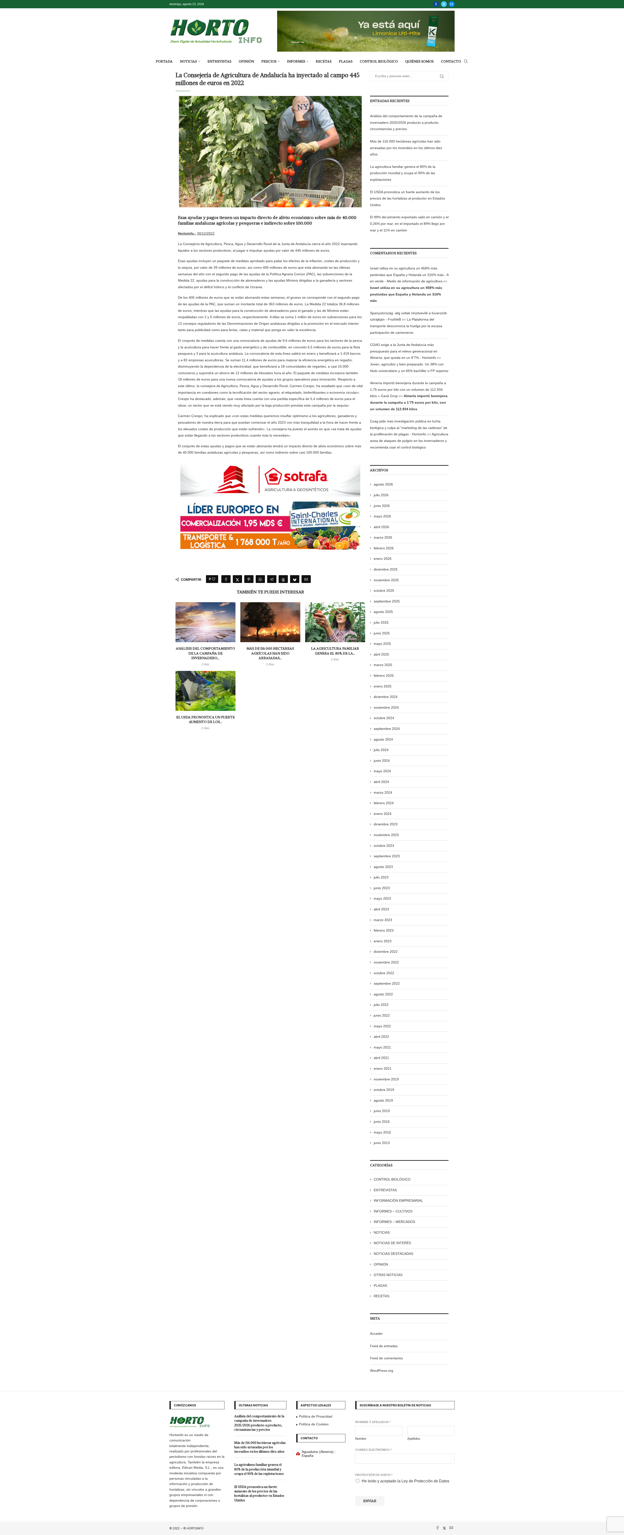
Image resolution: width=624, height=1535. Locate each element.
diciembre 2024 (386, 697)
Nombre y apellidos (372, 1422)
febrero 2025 (384, 675)
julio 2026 (381, 495)
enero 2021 (382, 1068)
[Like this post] (213, 579)
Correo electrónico (373, 1449)
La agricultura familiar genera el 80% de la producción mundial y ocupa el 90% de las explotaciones (402, 173)
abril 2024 (381, 782)
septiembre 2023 (387, 856)
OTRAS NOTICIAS (388, 1275)
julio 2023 (381, 877)
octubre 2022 (384, 973)
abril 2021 (381, 1058)
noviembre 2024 (386, 707)
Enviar (369, 1501)
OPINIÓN (246, 61)
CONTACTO (451, 61)
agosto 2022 (383, 994)
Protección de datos (373, 1475)
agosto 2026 (383, 484)
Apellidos (413, 1438)
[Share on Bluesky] (294, 579)
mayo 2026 (382, 516)
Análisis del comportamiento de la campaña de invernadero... (205, 653)
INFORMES (296, 61)
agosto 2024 (383, 739)
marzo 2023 (383, 920)
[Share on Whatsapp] (260, 579)
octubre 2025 (384, 590)
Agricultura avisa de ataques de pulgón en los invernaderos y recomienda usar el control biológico (409, 440)
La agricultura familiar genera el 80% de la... (335, 651)
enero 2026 (382, 559)
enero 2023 (382, 941)
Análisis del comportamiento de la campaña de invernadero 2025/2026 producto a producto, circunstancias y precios (406, 122)
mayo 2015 (382, 1132)
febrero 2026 (384, 548)
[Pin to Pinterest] (249, 579)
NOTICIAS (188, 61)
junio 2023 (382, 888)
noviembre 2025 (386, 580)
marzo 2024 (383, 792)
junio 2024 (382, 761)
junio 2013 (382, 1143)
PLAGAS (345, 61)
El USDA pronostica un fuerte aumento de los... (205, 719)
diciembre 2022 (386, 951)
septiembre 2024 (387, 729)
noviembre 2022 (386, 962)
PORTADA (164, 61)
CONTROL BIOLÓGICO (379, 61)
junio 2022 (382, 1015)
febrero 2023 (384, 930)
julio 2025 (381, 622)
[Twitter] (444, 4)
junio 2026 (382, 506)
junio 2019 (382, 1111)
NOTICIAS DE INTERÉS (392, 1243)
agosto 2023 (383, 867)
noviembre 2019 (386, 1079)
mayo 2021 (382, 1047)
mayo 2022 (382, 1026)
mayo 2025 (382, 644)
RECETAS (324, 61)
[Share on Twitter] (237, 579)
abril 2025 (381, 654)
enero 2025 (382, 686)
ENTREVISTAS (219, 61)
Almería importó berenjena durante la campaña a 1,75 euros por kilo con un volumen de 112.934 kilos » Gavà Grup (408, 389)
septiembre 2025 (387, 601)
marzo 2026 (383, 537)
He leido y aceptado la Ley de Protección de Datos (405, 1481)
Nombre (360, 1438)
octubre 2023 (384, 846)
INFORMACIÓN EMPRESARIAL (398, 1200)
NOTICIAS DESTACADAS (393, 1254)
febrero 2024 (384, 803)
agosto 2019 (383, 1100)
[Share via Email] (306, 579)
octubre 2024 (384, 718)
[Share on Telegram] (271, 579)
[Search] (465, 61)
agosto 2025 (383, 612)
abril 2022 (381, 1037)
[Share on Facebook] (226, 579)
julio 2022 (381, 1005)
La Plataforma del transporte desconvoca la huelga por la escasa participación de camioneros (406, 325)
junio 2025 (382, 633)
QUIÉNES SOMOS (419, 61)
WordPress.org (381, 1371)
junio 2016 (382, 1122)
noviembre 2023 (386, 835)
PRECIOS (268, 61)
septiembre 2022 (387, 983)
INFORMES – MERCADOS (394, 1222)
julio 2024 (381, 750)
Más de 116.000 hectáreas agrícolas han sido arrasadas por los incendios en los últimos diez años (406, 147)
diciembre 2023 (386, 824)
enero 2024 (382, 814)
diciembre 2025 (386, 569)
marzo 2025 (383, 665)
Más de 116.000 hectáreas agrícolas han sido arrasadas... (270, 653)
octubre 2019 (384, 1090)
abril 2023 (381, 909)
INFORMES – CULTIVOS (393, 1211)
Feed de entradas (384, 1346)
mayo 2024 (382, 771)
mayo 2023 (382, 898)
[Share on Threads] (283, 579)
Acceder (376, 1333)
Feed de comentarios (386, 1358)
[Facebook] (436, 4)
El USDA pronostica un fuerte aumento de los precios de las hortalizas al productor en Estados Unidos (407, 198)
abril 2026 (381, 527)
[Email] (452, 4)
